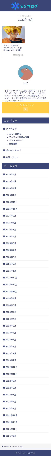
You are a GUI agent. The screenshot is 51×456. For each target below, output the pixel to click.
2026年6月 (11, 174)
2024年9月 (11, 298)
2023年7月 (11, 333)
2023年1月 (11, 360)
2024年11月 (12, 284)
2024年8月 (11, 305)
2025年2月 (11, 264)
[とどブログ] (25, 8)
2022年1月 (11, 408)
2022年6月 (11, 388)
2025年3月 (11, 257)
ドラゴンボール (16, 140)
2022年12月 (12, 367)
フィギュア (11, 129)
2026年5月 (11, 181)
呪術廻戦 (13, 144)
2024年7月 (11, 312)
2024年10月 (12, 291)
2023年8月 (11, 326)
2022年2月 (11, 401)
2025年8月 (11, 223)
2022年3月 (11, 394)
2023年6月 (11, 339)
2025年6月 (11, 236)
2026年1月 (11, 195)
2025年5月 (11, 243)
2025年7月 (11, 229)
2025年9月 (11, 216)
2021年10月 (12, 429)
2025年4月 (11, 250)
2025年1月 (11, 271)
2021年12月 (12, 415)
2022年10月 (12, 374)
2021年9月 (11, 436)
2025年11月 (12, 202)
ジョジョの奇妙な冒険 (19, 137)
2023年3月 (11, 346)
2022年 (14, 446)
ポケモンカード (13, 150)
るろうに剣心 (15, 134)
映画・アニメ (12, 157)
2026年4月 (11, 188)
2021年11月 (12, 422)
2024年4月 (11, 319)
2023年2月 (11, 353)
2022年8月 (11, 381)
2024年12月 (12, 277)
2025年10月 (12, 209)
